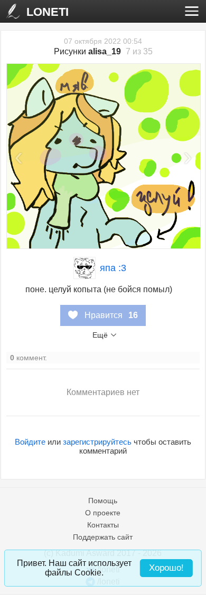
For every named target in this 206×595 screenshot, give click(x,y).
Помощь (102, 500)
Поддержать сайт (103, 537)
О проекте (102, 512)
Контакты (103, 525)
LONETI (47, 11)
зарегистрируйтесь (97, 441)
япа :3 (113, 268)
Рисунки (87, 51)
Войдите (30, 441)
